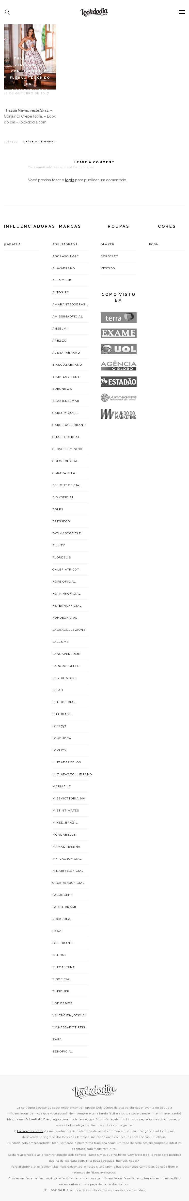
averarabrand (66, 352)
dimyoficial (63, 497)
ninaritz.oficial (68, 870)
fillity (58, 545)
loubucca (61, 738)
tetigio (59, 955)
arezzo (59, 340)
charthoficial (66, 437)
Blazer (107, 244)
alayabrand (63, 268)
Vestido (108, 268)
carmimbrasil (65, 413)
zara (57, 1039)
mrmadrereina (66, 846)
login (69, 180)
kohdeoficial (65, 617)
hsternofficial (67, 605)
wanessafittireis (68, 1027)
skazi (57, 931)
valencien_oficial (69, 1015)
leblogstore (64, 678)
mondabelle (64, 834)
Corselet (109, 256)
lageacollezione (69, 629)
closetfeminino (67, 449)
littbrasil (62, 714)
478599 (11, 141)
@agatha (12, 244)
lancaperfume (66, 654)
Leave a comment (39, 141)
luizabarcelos (66, 762)
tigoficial (62, 979)
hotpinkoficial (66, 593)
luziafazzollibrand (72, 774)
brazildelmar (65, 401)
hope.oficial (64, 581)
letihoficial (64, 702)
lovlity (59, 750)
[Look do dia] (94, 1091)
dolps (57, 509)
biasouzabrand (67, 364)
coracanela (64, 473)
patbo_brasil (64, 907)
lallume (60, 642)
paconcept (62, 895)
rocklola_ (62, 919)
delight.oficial (67, 485)
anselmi (60, 328)
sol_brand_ (63, 943)
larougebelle (65, 666)
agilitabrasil (65, 244)
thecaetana (63, 967)
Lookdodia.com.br (30, 1131)
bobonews (62, 388)
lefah (57, 690)
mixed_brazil (65, 822)
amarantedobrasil (70, 304)
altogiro (60, 292)
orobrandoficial (68, 883)
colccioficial (65, 461)
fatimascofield (66, 533)
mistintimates (65, 810)
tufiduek (61, 991)
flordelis (61, 557)
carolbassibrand (69, 425)
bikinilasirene (66, 376)
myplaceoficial (67, 858)
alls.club (62, 280)
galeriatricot (65, 569)
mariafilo (61, 786)
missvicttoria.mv (68, 798)
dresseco (61, 521)
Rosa (153, 244)
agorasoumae (65, 256)
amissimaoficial (67, 316)
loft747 (59, 726)
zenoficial (62, 1051)
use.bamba (62, 1003)
